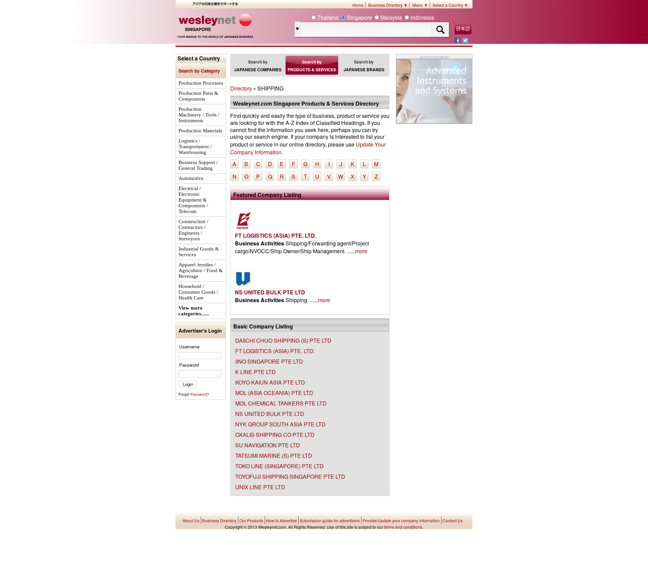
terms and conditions (403, 527)
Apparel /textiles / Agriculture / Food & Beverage (201, 270)
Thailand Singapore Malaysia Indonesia (375, 17)
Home (357, 5)
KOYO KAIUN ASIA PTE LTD (270, 382)
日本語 (463, 28)
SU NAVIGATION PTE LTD (267, 445)
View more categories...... (194, 310)
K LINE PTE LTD (255, 372)
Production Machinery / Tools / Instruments (199, 114)
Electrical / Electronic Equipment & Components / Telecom (193, 200)
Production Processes (201, 83)
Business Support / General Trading (198, 165)
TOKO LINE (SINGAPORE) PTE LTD (279, 466)
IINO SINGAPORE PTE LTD (269, 361)
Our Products (251, 520)
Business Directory (219, 520)
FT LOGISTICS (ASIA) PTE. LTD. (275, 235)
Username (189, 346)
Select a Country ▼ (450, 5)
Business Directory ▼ (388, 5)
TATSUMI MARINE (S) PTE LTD (273, 455)
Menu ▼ (420, 5)
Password (189, 365)
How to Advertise (281, 520)
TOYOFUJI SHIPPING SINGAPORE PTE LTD (290, 476)
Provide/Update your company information (401, 520)
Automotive (191, 178)
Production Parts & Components (198, 96)
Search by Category (199, 71)
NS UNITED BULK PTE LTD (270, 292)
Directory (241, 88)
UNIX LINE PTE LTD (260, 487)
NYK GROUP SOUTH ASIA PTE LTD (280, 424)
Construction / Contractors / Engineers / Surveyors (193, 230)
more (361, 251)
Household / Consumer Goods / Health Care (198, 292)
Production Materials (200, 130)
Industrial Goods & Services (199, 251)
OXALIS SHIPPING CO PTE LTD (275, 435)
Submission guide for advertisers (330, 520)
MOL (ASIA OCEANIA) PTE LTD (274, 393)
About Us (191, 520)
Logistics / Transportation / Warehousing (195, 146)
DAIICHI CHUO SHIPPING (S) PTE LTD (283, 340)
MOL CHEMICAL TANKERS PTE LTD (281, 403)
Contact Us (452, 520)
